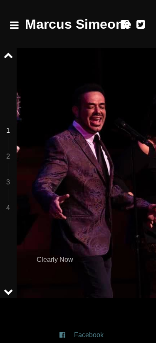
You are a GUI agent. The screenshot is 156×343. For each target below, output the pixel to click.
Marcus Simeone (78, 24)
